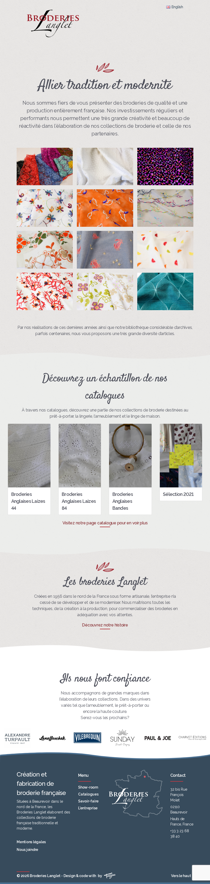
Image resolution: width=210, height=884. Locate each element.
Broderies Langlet (45, 876)
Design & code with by (83, 876)
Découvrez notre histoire (105, 625)
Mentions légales (31, 842)
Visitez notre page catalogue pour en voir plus (105, 522)
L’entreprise (88, 808)
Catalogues (88, 794)
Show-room (88, 787)
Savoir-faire (88, 801)
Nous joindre (27, 850)
